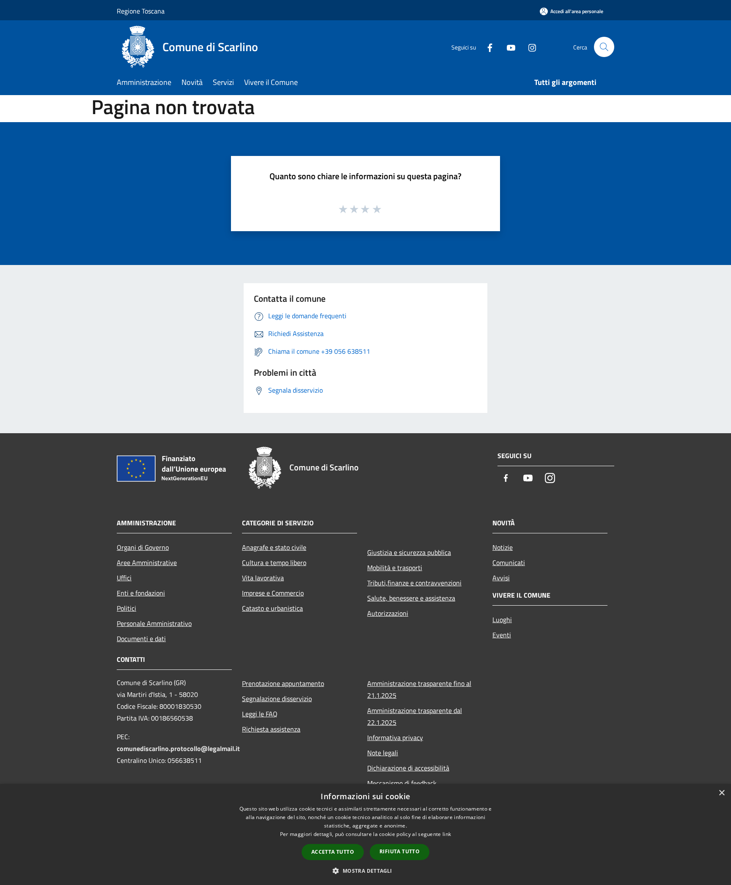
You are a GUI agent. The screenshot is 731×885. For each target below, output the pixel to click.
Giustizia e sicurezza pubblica (409, 552)
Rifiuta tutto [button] (399, 851)
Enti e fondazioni (141, 593)
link (446, 834)
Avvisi (501, 578)
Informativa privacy (395, 737)
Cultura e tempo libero (274, 562)
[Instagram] (528, 46)
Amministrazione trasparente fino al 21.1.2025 (419, 689)
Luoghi (502, 620)
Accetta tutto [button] (332, 851)
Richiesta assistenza (271, 729)
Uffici (124, 578)
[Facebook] (486, 46)
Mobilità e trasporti (394, 568)
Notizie (502, 547)
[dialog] (365, 834)
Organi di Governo (143, 547)
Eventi (501, 635)
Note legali (382, 753)
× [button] (721, 793)
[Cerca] (604, 47)
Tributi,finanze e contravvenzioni (414, 583)
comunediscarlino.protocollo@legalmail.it (178, 748)
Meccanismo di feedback (402, 783)
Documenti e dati (141, 639)
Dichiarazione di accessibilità (408, 768)
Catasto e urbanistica (272, 608)
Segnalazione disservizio (277, 699)
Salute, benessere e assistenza (411, 598)
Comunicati (508, 562)
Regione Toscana (141, 11)
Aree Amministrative (147, 562)
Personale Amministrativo (154, 623)
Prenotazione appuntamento (283, 683)
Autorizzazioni (387, 613)
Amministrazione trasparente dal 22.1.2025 (414, 716)
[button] (365, 870)
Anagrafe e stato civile (274, 547)
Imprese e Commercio (273, 593)
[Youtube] (507, 46)
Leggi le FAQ (260, 714)
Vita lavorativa (263, 578)
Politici (126, 608)
